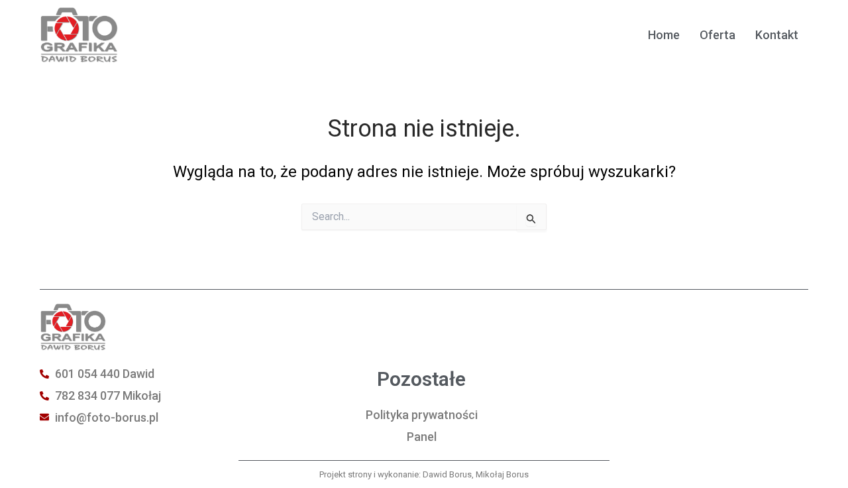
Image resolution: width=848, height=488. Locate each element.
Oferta (717, 35)
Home (664, 35)
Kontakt (776, 35)
